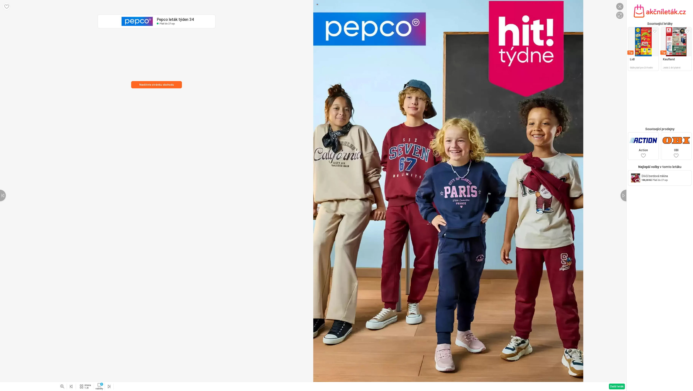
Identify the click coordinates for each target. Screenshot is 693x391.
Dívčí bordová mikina (655, 176)
